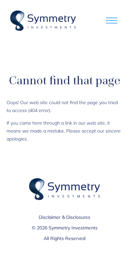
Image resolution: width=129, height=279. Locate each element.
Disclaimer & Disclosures (64, 217)
